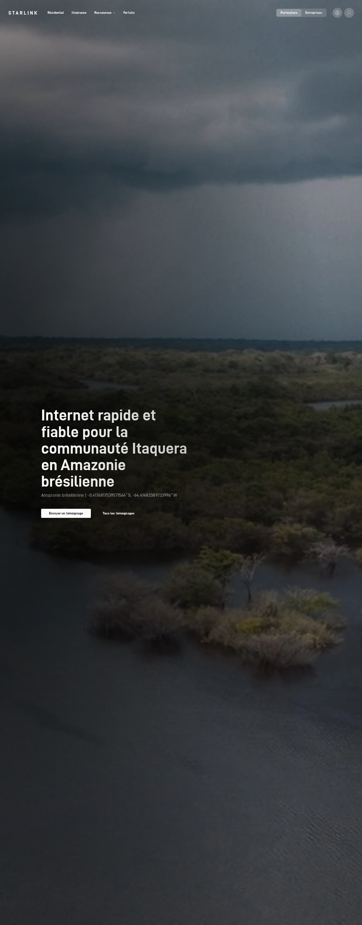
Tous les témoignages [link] (118, 513)
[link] (23, 12)
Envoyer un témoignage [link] (66, 513)
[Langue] (337, 13)
